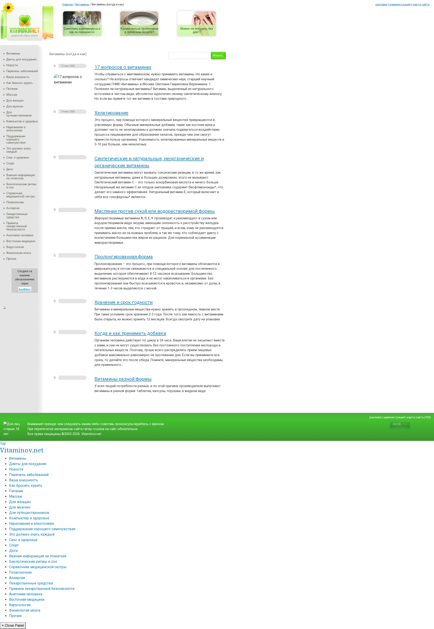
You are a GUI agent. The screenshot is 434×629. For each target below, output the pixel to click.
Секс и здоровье (17, 157)
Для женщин (15, 100)
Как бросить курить (19, 83)
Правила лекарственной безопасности (16, 226)
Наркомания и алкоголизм (15, 128)
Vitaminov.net (21, 450)
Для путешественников (19, 114)
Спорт (10, 163)
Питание (12, 88)
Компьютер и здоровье (22, 121)
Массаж (11, 94)
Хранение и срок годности (123, 302)
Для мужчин (14, 106)
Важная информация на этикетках (20, 176)
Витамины (13, 53)
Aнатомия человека (19, 235)
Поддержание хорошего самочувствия (16, 139)
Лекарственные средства (16, 215)
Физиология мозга (18, 253)
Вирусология (15, 247)
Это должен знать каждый (18, 150)
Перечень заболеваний (22, 71)
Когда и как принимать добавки (130, 333)
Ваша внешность (17, 77)
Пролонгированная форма (123, 256)
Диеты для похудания (21, 59)
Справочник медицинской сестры (20, 195)
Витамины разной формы (123, 379)
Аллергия (12, 208)
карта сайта (421, 4)
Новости (12, 65)
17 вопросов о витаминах (122, 67)
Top (3, 443)
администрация (400, 4)
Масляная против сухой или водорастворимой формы (154, 211)
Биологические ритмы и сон (21, 185)
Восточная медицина (20, 241)
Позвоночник (15, 202)
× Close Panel (13, 625)
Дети (9, 169)
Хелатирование (111, 113)
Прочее (11, 258)
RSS (428, 417)
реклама (381, 4)
